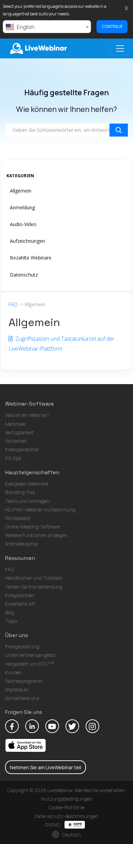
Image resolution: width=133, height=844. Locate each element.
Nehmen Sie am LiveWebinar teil (45, 767)
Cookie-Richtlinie (66, 807)
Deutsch (71, 834)
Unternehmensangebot (30, 655)
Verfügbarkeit (19, 432)
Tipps (11, 621)
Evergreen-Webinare (26, 483)
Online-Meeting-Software (32, 526)
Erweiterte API (20, 604)
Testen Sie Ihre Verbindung (33, 586)
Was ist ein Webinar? (27, 415)
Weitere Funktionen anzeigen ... (38, 535)
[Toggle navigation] (120, 48)
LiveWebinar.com (38, 48)
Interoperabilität (22, 449)
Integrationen (19, 595)
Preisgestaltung (22, 646)
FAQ (13, 304)
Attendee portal (21, 543)
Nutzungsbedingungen (66, 799)
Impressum (17, 689)
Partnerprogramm (24, 681)
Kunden (13, 672)
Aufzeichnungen (27, 241)
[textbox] (47, 26)
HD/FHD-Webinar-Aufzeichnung (40, 509)
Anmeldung (22, 207)
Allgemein (20, 190)
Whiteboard (17, 518)
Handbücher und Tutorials (33, 578)
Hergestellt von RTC (29, 664)
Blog (9, 612)
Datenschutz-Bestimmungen (66, 816)
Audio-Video (23, 224)
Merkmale (15, 424)
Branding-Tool (20, 492)
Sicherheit (16, 441)
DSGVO (53, 824)
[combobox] (47, 26)
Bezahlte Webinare (30, 257)
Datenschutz (24, 274)
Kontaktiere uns (22, 698)
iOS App (13, 458)
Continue (112, 26)
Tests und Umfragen (27, 501)
